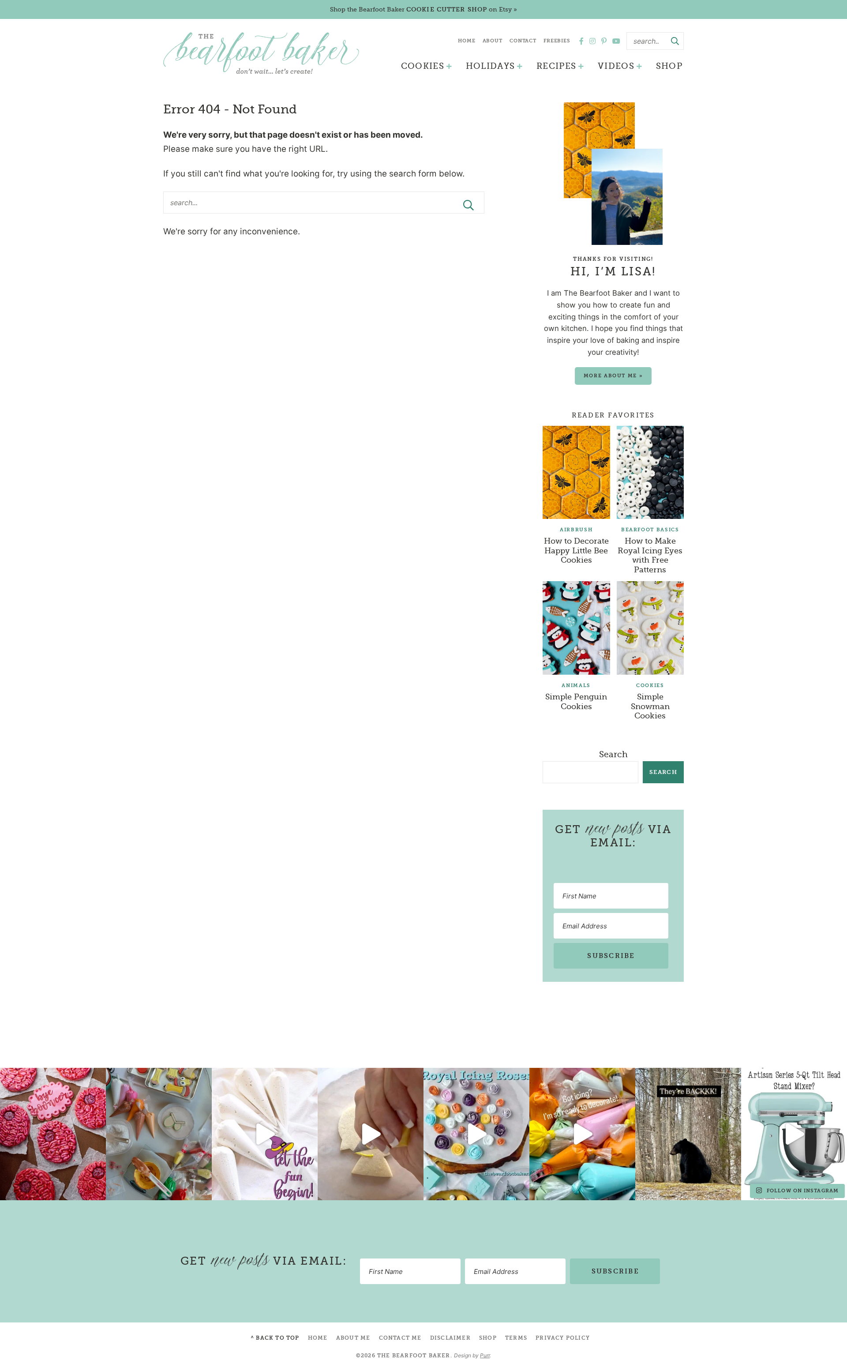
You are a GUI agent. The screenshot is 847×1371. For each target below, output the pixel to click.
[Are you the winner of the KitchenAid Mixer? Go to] (794, 1134)
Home (467, 41)
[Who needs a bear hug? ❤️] (688, 1134)
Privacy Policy (563, 1338)
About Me (353, 1338)
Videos (616, 66)
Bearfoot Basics (650, 530)
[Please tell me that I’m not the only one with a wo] (159, 1134)
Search (613, 754)
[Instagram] (592, 41)
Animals (576, 685)
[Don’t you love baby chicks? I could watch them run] (371, 1134)
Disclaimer (450, 1338)
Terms (516, 1338)
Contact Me (400, 1338)
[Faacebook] (581, 41)
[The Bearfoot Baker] (261, 53)
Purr (485, 1355)
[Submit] (675, 41)
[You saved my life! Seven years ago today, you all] (53, 1134)
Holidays (490, 66)
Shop (669, 66)
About (492, 41)
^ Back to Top (275, 1338)
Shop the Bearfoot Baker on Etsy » (423, 9)
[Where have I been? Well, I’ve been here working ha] (476, 1134)
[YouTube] (616, 41)
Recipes (556, 66)
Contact (523, 41)
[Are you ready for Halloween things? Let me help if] (265, 1134)
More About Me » (613, 376)
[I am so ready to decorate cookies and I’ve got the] (582, 1134)
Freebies (556, 41)
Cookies (422, 66)
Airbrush (576, 530)
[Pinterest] (604, 41)
